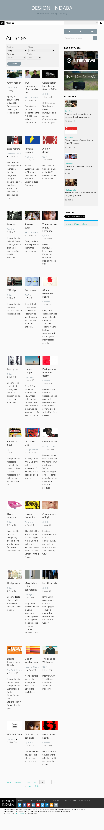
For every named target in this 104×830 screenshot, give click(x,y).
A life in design (46, 150)
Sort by (10, 54)
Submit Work (53, 800)
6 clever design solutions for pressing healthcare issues (78, 115)
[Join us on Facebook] (80, 31)
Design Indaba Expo (31, 660)
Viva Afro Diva (30, 443)
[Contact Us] (56, 805)
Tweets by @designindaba (76, 223)
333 (55, 782)
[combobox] (81, 23)
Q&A (44, 156)
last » (37, 786)
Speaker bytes (29, 226)
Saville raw (30, 290)
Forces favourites (30, 515)
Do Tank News (14, 670)
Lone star (12, 224)
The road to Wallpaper (48, 660)
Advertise (41, 800)
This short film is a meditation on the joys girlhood (80, 194)
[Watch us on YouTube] (38, 805)
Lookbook (69, 163)
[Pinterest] (28, 805)
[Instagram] (33, 805)
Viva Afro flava (12, 443)
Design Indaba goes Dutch (13, 662)
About (21, 800)
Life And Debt (14, 734)
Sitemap (73, 800)
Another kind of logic (49, 515)
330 (35, 782)
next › (30, 786)
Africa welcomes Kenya (47, 293)
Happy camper (29, 370)
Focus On (69, 137)
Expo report (13, 148)
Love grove (13, 369)
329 (28, 782)
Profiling (29, 156)
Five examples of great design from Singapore (79, 142)
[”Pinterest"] (91, 31)
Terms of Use (84, 800)
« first (9, 782)
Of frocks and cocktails (32, 736)
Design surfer (14, 583)
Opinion (11, 87)
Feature (10, 46)
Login (64, 800)
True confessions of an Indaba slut (31, 87)
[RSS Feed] (51, 805)
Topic (30, 46)
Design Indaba (19, 813)
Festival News (32, 97)
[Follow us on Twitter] (69, 31)
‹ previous (17, 782)
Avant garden (14, 82)
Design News (31, 449)
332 (49, 782)
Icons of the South (48, 736)
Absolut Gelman (29, 150)
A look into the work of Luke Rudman (78, 168)
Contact (30, 800)
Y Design (12, 290)
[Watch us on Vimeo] (42, 805)
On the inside (49, 441)
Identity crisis (49, 583)
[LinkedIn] (46, 805)
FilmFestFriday (71, 189)
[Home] (52, 8)
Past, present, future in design (49, 372)
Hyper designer (11, 515)
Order (29, 54)
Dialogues (30, 377)
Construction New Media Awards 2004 (49, 86)
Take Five (68, 111)
